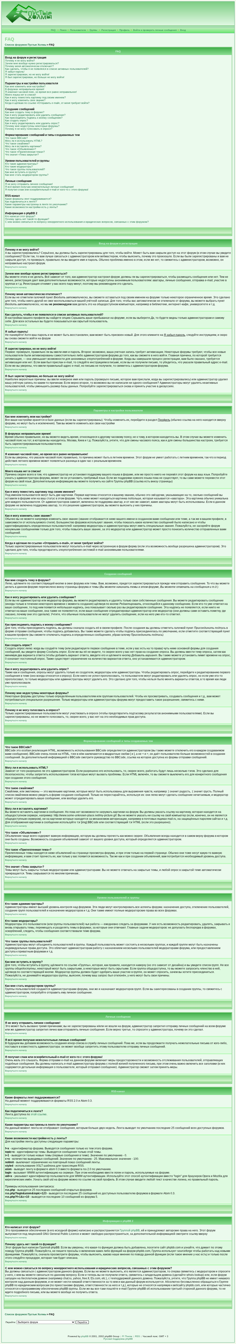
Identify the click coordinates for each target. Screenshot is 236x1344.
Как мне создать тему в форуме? (24, 112)
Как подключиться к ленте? (21, 201)
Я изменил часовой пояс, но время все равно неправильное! (41, 92)
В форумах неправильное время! (24, 89)
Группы (93, 30)
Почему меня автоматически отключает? (29, 66)
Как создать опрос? (16, 120)
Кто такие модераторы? (19, 166)
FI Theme (127, 1336)
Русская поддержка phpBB (118, 1339)
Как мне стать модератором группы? (26, 174)
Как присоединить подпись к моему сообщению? (33, 117)
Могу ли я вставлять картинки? (23, 146)
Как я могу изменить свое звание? (25, 100)
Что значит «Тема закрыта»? (22, 154)
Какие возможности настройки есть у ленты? (31, 207)
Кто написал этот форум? (20, 216)
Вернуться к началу (16, 267)
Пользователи (78, 30)
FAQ (53, 30)
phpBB (84, 1336)
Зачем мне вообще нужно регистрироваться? (32, 63)
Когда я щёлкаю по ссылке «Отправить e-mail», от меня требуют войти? (47, 103)
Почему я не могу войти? (20, 60)
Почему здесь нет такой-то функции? (27, 219)
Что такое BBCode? (16, 138)
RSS (137, 1336)
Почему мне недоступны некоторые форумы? (32, 126)
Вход (183, 30)
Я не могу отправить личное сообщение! (29, 184)
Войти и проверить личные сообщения (155, 30)
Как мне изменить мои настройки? (25, 86)
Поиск (63, 30)
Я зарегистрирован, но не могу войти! (27, 74)
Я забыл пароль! (14, 71)
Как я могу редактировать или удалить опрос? (32, 123)
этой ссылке (39, 1114)
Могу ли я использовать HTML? (23, 140)
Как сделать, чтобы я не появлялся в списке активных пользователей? (46, 68)
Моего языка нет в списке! (20, 94)
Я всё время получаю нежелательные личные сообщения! (39, 186)
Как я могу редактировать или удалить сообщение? (35, 115)
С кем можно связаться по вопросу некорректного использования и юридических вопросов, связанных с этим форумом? (77, 221)
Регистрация (108, 30)
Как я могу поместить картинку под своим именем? (35, 97)
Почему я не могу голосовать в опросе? (28, 128)
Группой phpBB (130, 1230)
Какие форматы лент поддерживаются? (28, 198)
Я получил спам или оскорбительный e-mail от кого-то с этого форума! (46, 189)
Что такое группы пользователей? (25, 169)
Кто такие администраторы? (21, 163)
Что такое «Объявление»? (20, 149)
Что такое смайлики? (17, 143)
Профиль (124, 30)
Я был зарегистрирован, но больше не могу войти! (34, 77)
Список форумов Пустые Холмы (25, 44)
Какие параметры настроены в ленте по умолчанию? (36, 204)
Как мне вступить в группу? (21, 172)
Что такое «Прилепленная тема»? (25, 151)
